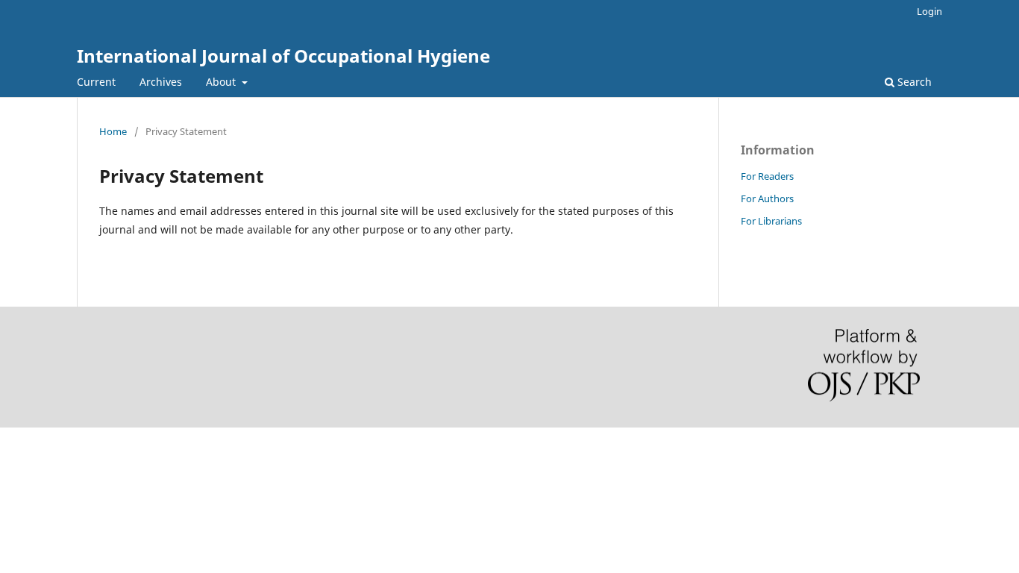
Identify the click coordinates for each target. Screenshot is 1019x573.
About (222, 82)
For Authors (767, 198)
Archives (160, 82)
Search (913, 82)
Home (113, 131)
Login (929, 11)
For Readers (767, 176)
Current (96, 82)
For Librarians (771, 221)
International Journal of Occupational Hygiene (283, 55)
